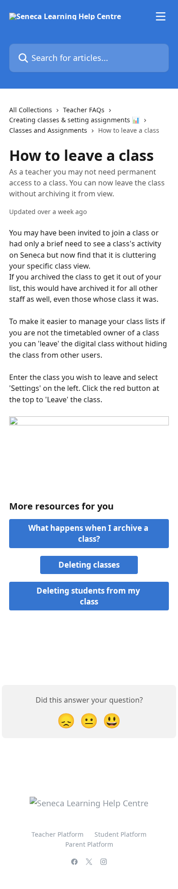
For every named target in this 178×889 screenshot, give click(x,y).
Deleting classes (89, 564)
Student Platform (120, 834)
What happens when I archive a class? (89, 533)
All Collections (30, 109)
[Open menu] (160, 16)
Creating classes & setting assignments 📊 (74, 119)
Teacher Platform (57, 834)
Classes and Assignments (48, 130)
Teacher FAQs (84, 109)
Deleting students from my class (89, 596)
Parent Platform (89, 844)
